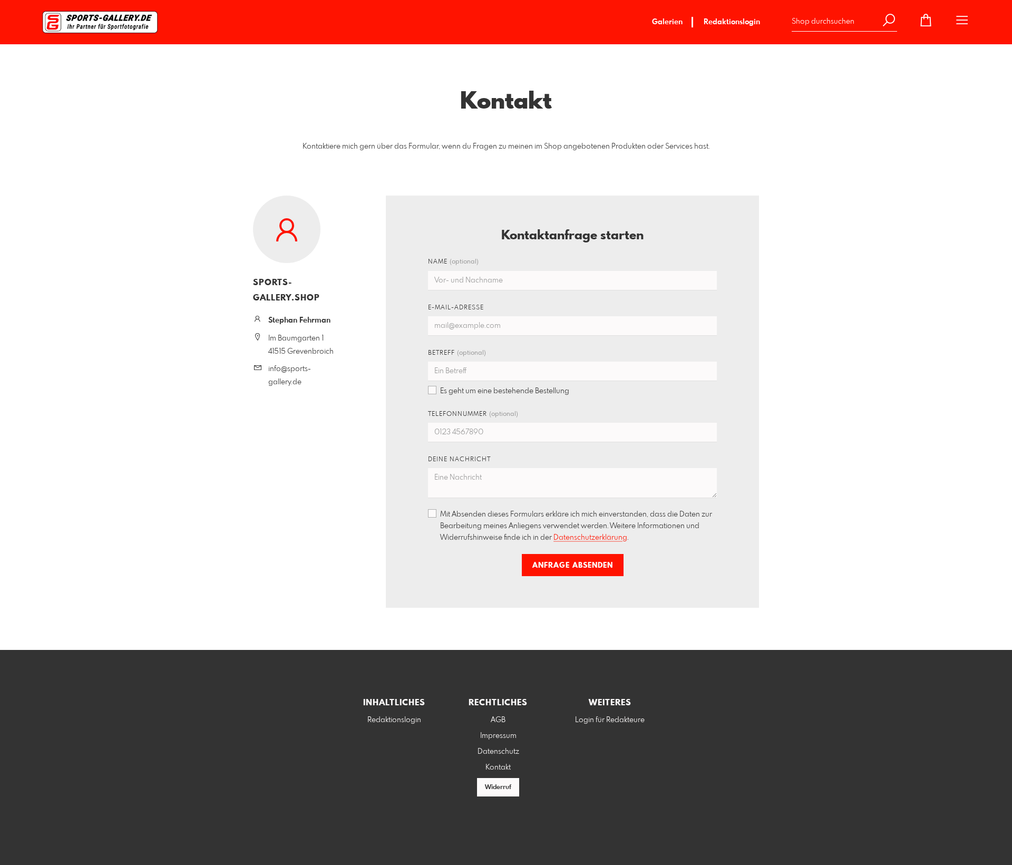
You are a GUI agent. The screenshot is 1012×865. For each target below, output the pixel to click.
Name (453, 262)
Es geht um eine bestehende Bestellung (504, 391)
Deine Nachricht (459, 459)
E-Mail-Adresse (456, 308)
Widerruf (498, 787)
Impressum (498, 736)
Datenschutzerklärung (590, 537)
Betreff (457, 353)
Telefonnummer (473, 414)
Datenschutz (498, 751)
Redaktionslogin (732, 22)
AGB (498, 720)
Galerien (667, 22)
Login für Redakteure (610, 720)
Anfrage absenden (572, 565)
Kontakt (498, 767)
